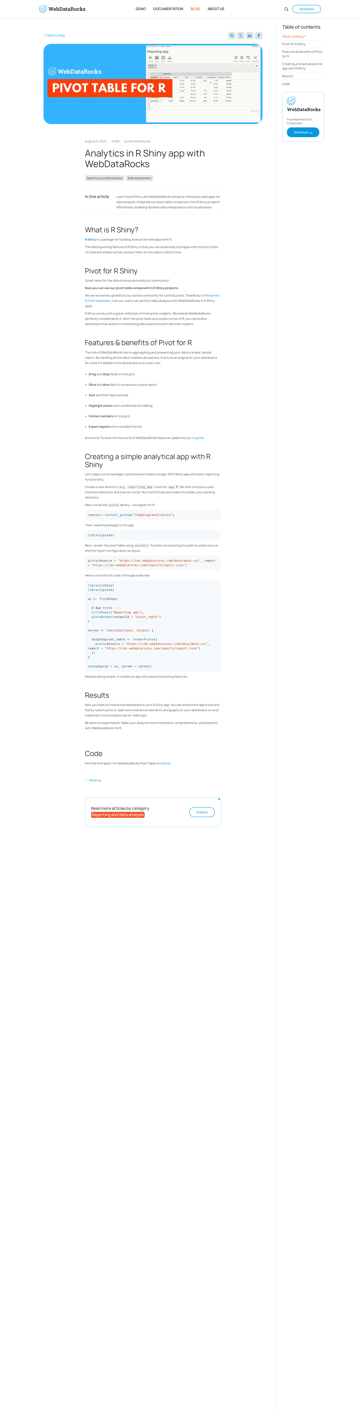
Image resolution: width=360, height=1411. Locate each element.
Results (287, 76)
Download (306, 9)
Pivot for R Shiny (293, 44)
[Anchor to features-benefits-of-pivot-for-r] (196, 342)
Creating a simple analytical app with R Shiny (302, 66)
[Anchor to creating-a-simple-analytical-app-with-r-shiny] (107, 464)
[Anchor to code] (108, 753)
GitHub (165, 763)
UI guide (198, 438)
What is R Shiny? (294, 36)
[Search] (286, 9)
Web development (139, 178)
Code (286, 84)
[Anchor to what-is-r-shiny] (142, 229)
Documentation (168, 9)
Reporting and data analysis (104, 178)
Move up (95, 780)
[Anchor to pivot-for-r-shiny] (141, 270)
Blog (195, 9)
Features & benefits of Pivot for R (302, 54)
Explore (202, 812)
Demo (141, 9)
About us (216, 9)
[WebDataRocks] (86, 9)
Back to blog (56, 35)
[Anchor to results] (113, 695)
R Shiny (90, 239)
